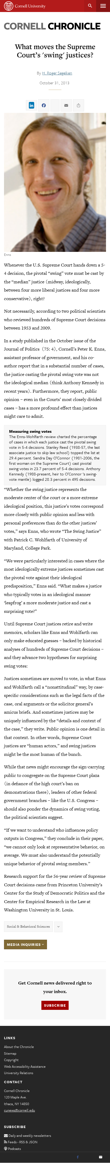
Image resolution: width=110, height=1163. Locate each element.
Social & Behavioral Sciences (28, 926)
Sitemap (10, 1053)
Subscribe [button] (55, 1005)
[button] (55, 182)
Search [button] (90, 6)
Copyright (11, 1059)
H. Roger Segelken (57, 72)
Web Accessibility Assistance (25, 1066)
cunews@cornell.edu (19, 1110)
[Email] (100, 1157)
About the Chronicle (19, 1046)
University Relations (18, 1072)
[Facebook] (77, 1157)
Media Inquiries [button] (24, 944)
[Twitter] (89, 1157)
